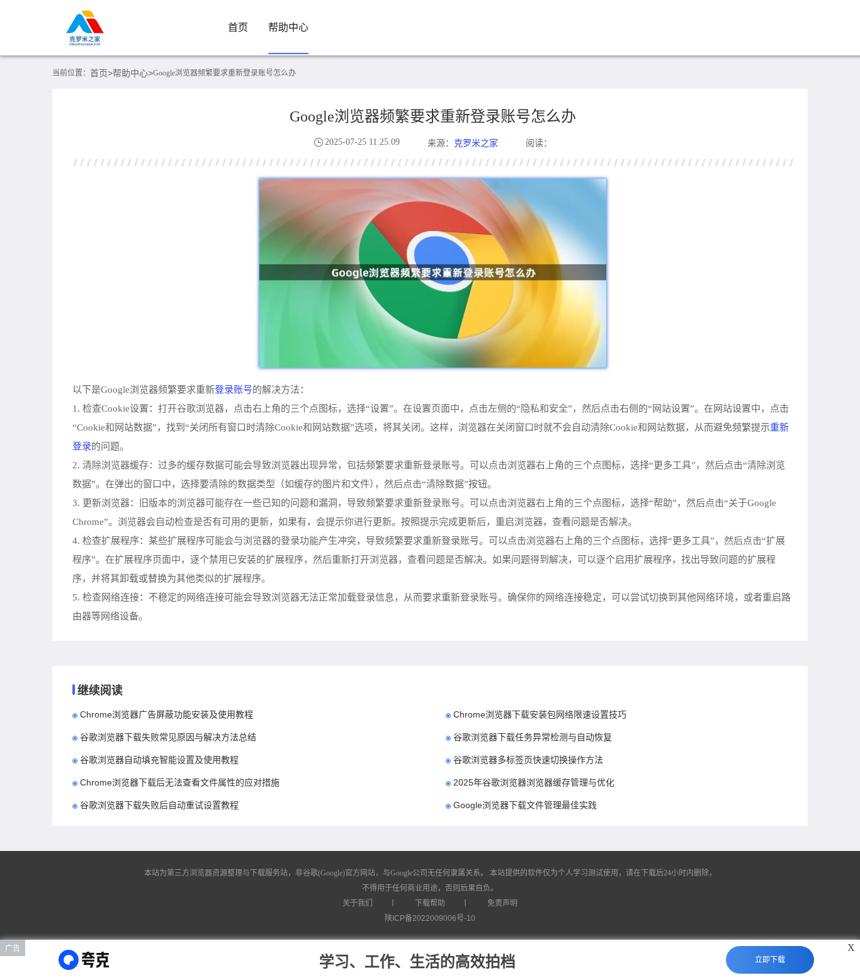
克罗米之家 (476, 143)
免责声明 (502, 903)
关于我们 (357, 903)
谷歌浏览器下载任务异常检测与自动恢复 (532, 737)
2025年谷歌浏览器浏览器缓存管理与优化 (533, 782)
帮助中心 (288, 27)
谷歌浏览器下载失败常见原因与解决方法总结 (168, 737)
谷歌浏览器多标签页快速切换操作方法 (528, 760)
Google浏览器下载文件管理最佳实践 (525, 805)
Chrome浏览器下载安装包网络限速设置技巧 (539, 714)
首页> (101, 73)
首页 (238, 27)
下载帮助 (430, 903)
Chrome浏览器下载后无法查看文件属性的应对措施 (180, 782)
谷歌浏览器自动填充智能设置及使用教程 (159, 760)
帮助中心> (133, 73)
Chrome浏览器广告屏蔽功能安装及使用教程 (166, 714)
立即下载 (770, 959)
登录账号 (233, 389)
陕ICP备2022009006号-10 (430, 918)
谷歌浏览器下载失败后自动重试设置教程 (159, 805)
